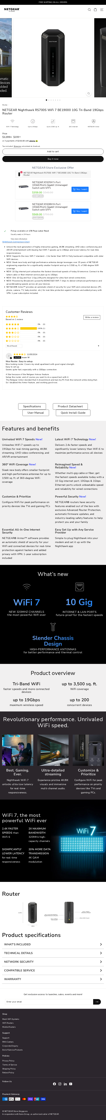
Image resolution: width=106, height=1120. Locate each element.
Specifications (32, 406)
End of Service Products (12, 1050)
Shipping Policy (9, 1069)
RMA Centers (8, 1042)
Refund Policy (8, 1072)
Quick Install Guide (73, 413)
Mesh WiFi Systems (10, 1019)
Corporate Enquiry (10, 1046)
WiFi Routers (8, 1023)
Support (5, 1038)
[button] (12, 328)
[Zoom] (88, 93)
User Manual (35, 413)
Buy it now (53, 158)
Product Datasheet (70, 406)
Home (5, 105)
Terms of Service (9, 1065)
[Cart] (95, 10)
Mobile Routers (9, 1027)
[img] (20, 354)
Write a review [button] (92, 317)
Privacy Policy (8, 1061)
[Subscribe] (97, 1002)
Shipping (17, 146)
